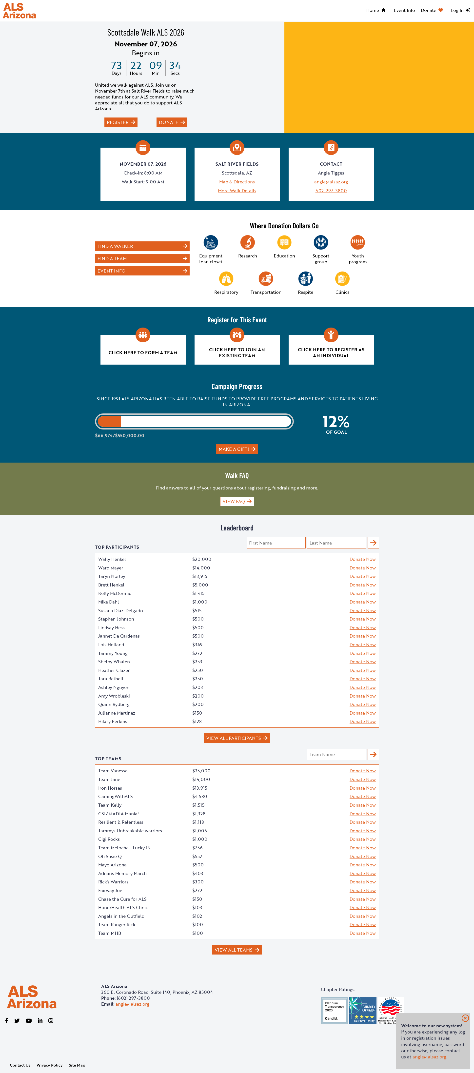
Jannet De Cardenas (119, 636)
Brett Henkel (111, 585)
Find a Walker (115, 246)
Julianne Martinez (116, 713)
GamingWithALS (115, 796)
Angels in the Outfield (121, 916)
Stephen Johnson (116, 619)
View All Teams (234, 950)
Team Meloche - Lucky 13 (124, 848)
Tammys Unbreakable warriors (130, 831)
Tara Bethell (110, 679)
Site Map (77, 1065)
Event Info (404, 10)
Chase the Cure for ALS (122, 899)
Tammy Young (113, 653)
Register (117, 122)
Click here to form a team (143, 352)
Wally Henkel (112, 559)
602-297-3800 (331, 190)
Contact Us (20, 1065)
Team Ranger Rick (116, 924)
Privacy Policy (50, 1065)
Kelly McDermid (115, 593)
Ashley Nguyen (113, 687)
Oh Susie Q (110, 856)
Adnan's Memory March (122, 873)
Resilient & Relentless (120, 822)
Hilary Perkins (112, 721)
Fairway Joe (110, 890)
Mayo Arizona (112, 865)
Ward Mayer (110, 568)
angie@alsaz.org (331, 181)
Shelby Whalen (114, 661)
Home (372, 10)
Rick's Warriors (113, 882)
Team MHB (109, 933)
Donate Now (363, 559)
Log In (457, 10)
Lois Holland (111, 644)
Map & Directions (237, 181)
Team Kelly (109, 805)
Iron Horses (110, 788)
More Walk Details (237, 190)
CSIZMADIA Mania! (118, 814)
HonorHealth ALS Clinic (123, 907)
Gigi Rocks (109, 839)
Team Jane (109, 779)
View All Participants (233, 738)
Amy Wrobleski (114, 696)
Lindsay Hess (111, 627)
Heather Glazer (114, 670)
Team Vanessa (113, 771)
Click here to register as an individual (331, 352)
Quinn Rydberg (114, 704)
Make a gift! (234, 449)
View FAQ (234, 501)
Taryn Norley (111, 576)
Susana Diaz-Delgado (120, 610)
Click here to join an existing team (237, 352)
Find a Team (112, 258)
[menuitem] (377, 11)
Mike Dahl (108, 602)
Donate (428, 10)
